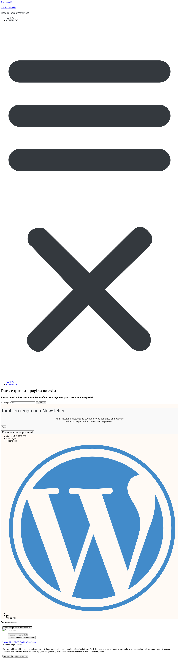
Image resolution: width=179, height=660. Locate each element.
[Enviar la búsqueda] (37, 402)
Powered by (19, 642)
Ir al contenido (7, 2)
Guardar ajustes (21, 656)
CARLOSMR (8, 7)
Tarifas (10, 18)
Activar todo (8, 656)
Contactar (12, 20)
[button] (89, 201)
